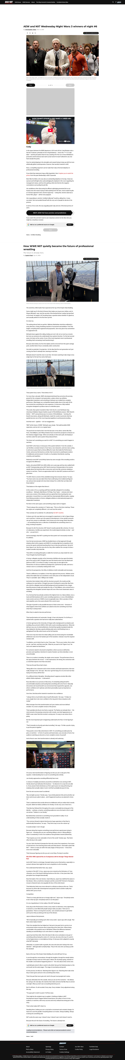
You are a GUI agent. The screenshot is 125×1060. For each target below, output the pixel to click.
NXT (32, 1036)
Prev (30, 85)
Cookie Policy (79, 1049)
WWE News (18, 2)
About (33, 2)
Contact (61, 1046)
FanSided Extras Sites (62, 2)
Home (28, 234)
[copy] (35, 33)
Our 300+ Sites (79, 1046)
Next (70, 85)
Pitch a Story (29, 1049)
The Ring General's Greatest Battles (45, 2)
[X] (113, 2)
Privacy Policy (50, 1049)
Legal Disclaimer (94, 1049)
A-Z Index (48, 1052)
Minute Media (18, 1055)
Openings (48, 1046)
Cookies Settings (64, 1052)
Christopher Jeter (30, 29)
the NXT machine (58, 513)
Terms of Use (63, 1049)
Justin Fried (29, 255)
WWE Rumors (26, 2)
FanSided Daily (93, 1046)
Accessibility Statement (33, 1052)
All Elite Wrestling (36, 234)
